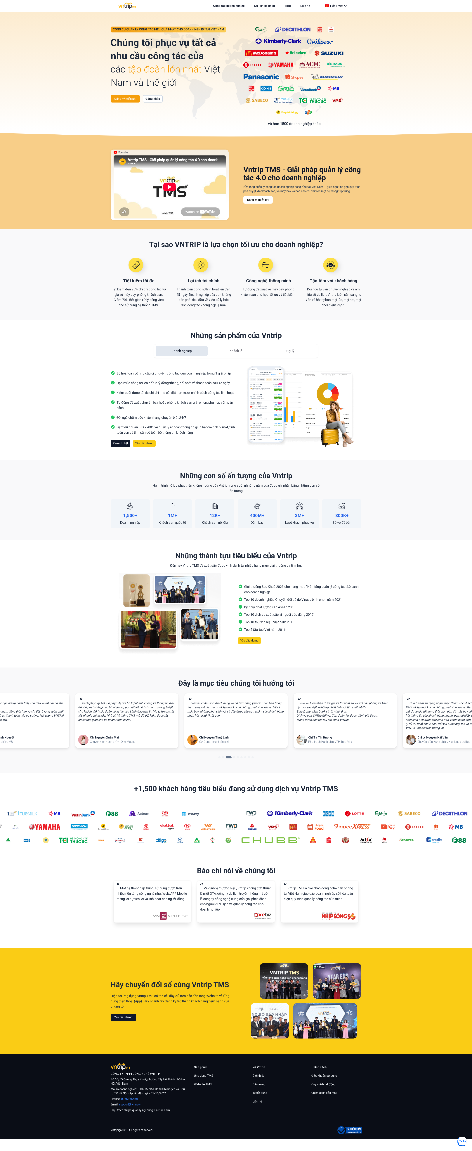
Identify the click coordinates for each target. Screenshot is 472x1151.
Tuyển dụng (260, 1093)
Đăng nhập (152, 98)
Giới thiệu (258, 1075)
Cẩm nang (259, 1084)
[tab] (182, 351)
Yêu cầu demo (144, 443)
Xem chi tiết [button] (120, 443)
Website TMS (203, 1084)
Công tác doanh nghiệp (229, 6)
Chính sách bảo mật (324, 1093)
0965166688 (129, 1099)
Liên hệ (257, 1101)
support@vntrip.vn (130, 1104)
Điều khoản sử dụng (324, 1075)
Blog (287, 6)
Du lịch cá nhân (264, 6)
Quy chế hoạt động (323, 1084)
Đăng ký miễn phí (125, 98)
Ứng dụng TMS (203, 1075)
